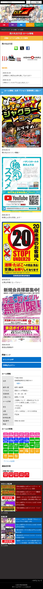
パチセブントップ (5, 29)
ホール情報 (14, 29)
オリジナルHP (8, 359)
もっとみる (4, 513)
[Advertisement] (21, 564)
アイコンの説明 (9, 461)
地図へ (19, 383)
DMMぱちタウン (9, 365)
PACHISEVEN (23, 585)
